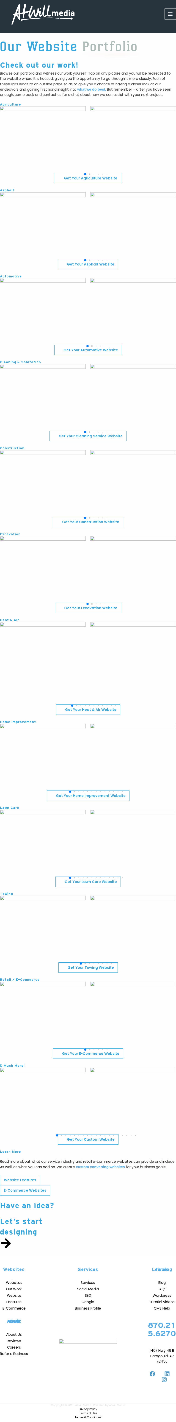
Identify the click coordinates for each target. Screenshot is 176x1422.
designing (18, 1232)
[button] (85, 174)
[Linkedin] (167, 1374)
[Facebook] (152, 1374)
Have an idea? (27, 1206)
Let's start (21, 1221)
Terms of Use (88, 1413)
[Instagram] (164, 1379)
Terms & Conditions (88, 1417)
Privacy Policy (88, 1409)
